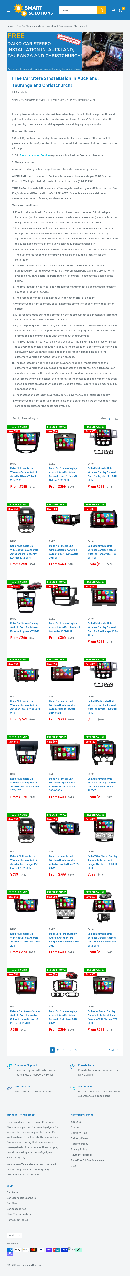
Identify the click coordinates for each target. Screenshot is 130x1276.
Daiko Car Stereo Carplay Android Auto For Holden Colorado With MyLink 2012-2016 (103, 1017)
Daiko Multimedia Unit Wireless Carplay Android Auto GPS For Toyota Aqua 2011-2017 (63, 551)
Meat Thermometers (19, 1214)
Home (10, 26)
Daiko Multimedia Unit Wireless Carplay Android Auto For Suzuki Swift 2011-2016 (25, 939)
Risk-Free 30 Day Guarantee (87, 1160)
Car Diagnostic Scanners (21, 1197)
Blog (73, 1165)
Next (111, 1049)
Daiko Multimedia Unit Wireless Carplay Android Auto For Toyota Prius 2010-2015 (25, 706)
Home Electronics (17, 1219)
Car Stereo (13, 1192)
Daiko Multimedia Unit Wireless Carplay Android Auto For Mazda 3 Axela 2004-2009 (63, 784)
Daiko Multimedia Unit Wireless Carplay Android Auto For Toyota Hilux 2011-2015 (103, 474)
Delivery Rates (79, 1138)
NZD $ (12, 1235)
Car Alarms (13, 1203)
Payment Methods (81, 1154)
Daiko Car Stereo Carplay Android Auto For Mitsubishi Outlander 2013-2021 (64, 627)
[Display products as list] (116, 418)
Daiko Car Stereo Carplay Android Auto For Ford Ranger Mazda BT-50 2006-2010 (64, 939)
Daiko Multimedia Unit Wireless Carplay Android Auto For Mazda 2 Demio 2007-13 (102, 784)
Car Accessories (16, 1208)
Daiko (13, 463)
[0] (120, 10)
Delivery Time (79, 1132)
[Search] (101, 10)
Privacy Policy (79, 1149)
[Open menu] (8, 10)
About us (76, 1121)
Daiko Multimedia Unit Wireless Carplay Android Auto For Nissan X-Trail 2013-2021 (24, 474)
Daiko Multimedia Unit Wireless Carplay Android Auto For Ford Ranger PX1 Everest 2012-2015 (24, 551)
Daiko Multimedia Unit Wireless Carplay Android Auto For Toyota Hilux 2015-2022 (64, 862)
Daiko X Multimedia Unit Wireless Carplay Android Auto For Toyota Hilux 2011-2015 (103, 706)
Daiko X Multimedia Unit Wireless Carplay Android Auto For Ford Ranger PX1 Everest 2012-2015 (24, 862)
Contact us (77, 1127)
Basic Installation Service (35, 155)
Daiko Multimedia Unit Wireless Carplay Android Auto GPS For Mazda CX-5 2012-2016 (102, 939)
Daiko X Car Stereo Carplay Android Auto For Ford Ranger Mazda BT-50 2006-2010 (103, 862)
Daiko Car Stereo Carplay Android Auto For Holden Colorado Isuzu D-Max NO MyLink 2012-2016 (63, 474)
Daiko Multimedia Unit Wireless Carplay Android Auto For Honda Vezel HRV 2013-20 (102, 551)
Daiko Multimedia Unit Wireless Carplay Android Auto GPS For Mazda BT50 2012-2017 (24, 784)
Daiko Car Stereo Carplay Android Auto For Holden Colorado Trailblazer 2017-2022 (63, 1017)
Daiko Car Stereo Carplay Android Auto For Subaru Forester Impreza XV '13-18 (24, 627)
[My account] (113, 10)
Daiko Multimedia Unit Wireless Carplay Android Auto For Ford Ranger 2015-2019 (103, 629)
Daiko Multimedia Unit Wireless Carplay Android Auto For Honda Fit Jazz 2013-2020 (63, 706)
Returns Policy (79, 1143)
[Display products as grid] (110, 418)
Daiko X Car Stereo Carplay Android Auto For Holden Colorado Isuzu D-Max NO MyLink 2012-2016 (25, 1017)
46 (76, 1049)
